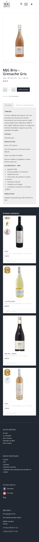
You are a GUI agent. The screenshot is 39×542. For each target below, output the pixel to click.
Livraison (6, 464)
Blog (4, 497)
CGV (4, 462)
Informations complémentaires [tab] (25, 105)
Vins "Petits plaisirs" (14, 96)
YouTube (10, 493)
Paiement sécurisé (9, 467)
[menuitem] (20, 4)
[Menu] (25, 4)
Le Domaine (7, 436)
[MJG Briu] (16, 4)
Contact (5, 459)
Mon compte (7, 443)
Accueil (5, 433)
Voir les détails (12, 261)
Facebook (10, 489)
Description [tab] (8, 105)
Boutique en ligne (9, 441)
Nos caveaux (7, 438)
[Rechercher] (20, 4)
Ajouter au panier (23, 89)
